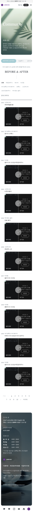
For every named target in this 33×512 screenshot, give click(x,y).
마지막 (25, 399)
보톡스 (18, 86)
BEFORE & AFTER (8, 61)
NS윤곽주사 (9, 82)
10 (17, 399)
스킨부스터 (25, 86)
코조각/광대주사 (5, 90)
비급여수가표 (25, 466)
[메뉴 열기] (31, 5)
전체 (2, 82)
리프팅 (22, 82)
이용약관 (5, 466)
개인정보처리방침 (15, 466)
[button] (16, 114)
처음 (4, 396)
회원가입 (20, 5)
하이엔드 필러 (16, 90)
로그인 (26, 5)
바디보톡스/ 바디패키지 (7, 86)
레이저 (16, 82)
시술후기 (20, 61)
